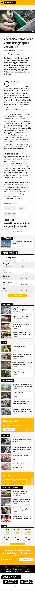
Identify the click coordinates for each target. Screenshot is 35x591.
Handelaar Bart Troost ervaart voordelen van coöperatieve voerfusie (21, 394)
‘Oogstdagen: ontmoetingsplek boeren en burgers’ (22, 355)
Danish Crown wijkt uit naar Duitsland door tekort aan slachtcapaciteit (21, 500)
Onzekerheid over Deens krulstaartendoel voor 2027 (20, 317)
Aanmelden (9, 429)
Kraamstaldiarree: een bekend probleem (21, 440)
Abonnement (8, 569)
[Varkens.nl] (17, 577)
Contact (16, 567)
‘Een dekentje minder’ (19, 346)
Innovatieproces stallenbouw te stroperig (22, 242)
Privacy (8, 571)
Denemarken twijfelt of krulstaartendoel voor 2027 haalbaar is (20, 492)
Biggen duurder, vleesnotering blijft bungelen (22, 325)
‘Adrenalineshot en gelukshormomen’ (18, 372)
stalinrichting (9, 208)
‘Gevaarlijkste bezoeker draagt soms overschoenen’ (22, 364)
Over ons (7, 567)
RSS (27, 569)
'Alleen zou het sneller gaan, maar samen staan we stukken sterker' (22, 410)
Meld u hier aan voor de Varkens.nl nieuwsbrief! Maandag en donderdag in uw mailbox (17, 553)
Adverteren (18, 569)
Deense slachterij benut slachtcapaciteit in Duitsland (21, 333)
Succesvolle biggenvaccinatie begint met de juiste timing (21, 448)
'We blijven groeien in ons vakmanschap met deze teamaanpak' (20, 402)
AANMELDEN (26, 560)
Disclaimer (25, 571)
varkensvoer (9, 214)
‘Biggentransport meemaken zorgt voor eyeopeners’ (21, 309)
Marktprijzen (10, 253)
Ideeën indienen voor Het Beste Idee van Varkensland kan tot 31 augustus (22, 517)
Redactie (24, 567)
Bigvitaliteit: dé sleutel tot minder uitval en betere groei (21, 465)
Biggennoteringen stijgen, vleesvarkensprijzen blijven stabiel (20, 509)
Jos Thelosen (12, 50)
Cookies (16, 571)
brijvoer (20, 208)
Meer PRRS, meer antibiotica (21, 456)
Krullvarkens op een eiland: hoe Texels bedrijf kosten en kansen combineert (22, 385)
